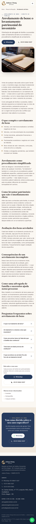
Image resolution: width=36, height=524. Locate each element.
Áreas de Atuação (11, 9)
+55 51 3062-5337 (26, 42)
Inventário (8, 393)
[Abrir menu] (32, 3)
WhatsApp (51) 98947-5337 (11, 480)
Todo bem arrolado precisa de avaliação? (14, 348)
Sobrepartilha (9, 396)
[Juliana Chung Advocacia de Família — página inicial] (10, 3)
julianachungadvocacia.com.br (10, 505)
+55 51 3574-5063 (9, 486)
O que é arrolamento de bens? (14, 324)
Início (3, 9)
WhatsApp (9, 42)
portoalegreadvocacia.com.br (10, 508)
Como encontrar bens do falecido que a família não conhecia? (16, 339)
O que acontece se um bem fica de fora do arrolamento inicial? (15, 356)
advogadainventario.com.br (9, 502)
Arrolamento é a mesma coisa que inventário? (15, 331)
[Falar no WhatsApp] (32, 520)
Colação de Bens (10, 399)
